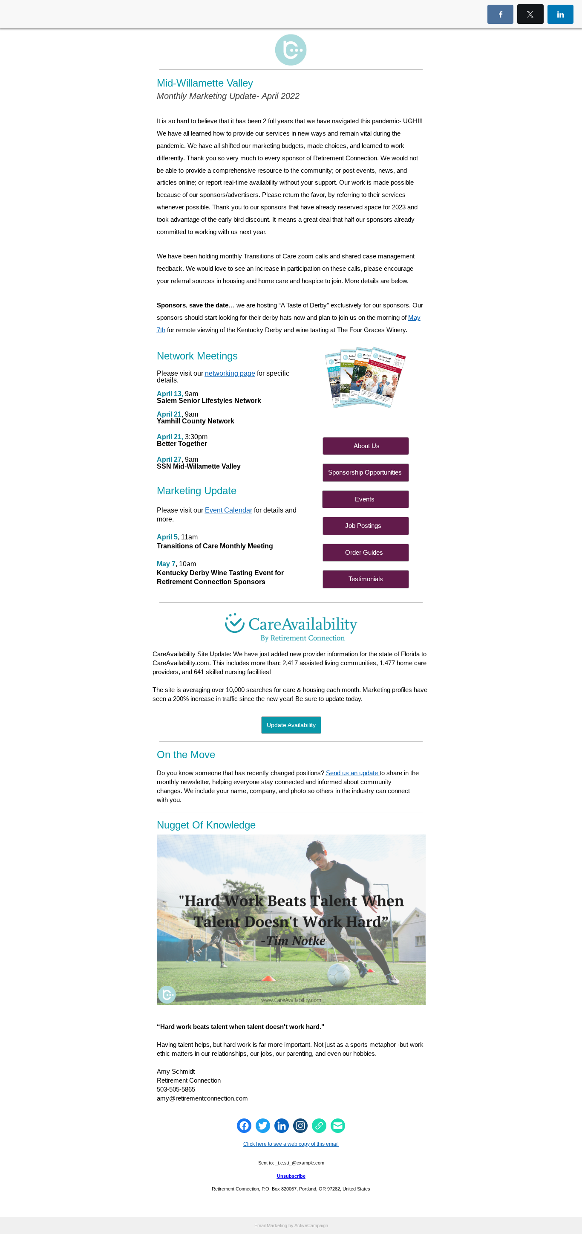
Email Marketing (270, 1225)
